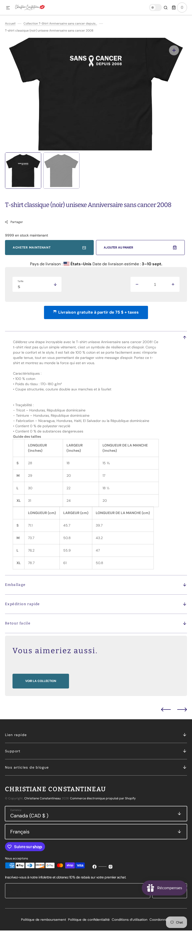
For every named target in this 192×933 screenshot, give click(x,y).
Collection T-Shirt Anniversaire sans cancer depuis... (60, 24)
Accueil (10, 24)
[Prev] (166, 710)
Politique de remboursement (43, 919)
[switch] (155, 7)
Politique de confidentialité (89, 919)
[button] (8, 8)
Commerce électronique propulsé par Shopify (103, 798)
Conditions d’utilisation (130, 919)
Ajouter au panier (118, 248)
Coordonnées (160, 919)
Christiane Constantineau (42, 798)
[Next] (182, 710)
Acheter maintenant (32, 248)
